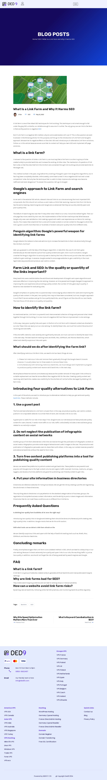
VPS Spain (60, 677)
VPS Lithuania (62, 700)
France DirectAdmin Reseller (50, 726)
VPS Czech (61, 692)
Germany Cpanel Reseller (49, 723)
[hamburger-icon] (75, 4)
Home (34, 39)
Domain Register (45, 734)
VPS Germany (62, 658)
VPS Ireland (61, 696)
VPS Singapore (10, 730)
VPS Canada (9, 715)
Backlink (24, 604)
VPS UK (59, 666)
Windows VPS (9, 749)
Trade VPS (8, 753)
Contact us (88, 711)
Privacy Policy (89, 719)
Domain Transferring (47, 738)
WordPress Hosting (46, 711)
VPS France (61, 655)
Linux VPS (7, 745)
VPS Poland (61, 662)
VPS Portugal (62, 685)
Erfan (20, 114)
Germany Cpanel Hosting (49, 715)
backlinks (16, 398)
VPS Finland (61, 670)
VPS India (7, 723)
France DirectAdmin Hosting (50, 719)
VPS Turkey (8, 734)
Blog (85, 715)
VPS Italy (60, 681)
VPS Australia (9, 726)
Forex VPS (8, 756)
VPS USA (7, 711)
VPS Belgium (61, 689)
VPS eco (7, 760)
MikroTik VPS (9, 741)
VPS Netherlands (63, 674)
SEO (29, 114)
